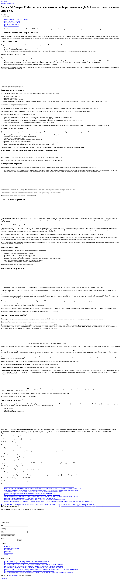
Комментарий (5, 522)
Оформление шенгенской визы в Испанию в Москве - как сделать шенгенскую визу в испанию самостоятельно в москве (41, 496)
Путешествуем (8, 553)
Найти (19, 540)
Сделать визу (8, 554)
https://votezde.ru (13, 575)
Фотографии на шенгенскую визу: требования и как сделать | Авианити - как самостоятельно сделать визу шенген (39, 487)
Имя (2, 525)
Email (3, 528)
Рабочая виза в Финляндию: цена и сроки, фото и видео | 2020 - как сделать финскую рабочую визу (34, 499)
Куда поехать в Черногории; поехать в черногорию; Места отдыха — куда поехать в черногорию (33, 567)
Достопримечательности (11, 548)
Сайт (2, 532)
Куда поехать (8, 549)
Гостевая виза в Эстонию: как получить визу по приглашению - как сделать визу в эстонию (32, 495)
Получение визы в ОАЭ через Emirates (16, 19)
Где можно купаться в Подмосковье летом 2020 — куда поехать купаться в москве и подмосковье (33, 566)
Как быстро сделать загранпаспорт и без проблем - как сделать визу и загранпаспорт (30, 498)
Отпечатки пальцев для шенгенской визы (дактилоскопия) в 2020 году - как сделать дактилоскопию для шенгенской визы (41, 490)
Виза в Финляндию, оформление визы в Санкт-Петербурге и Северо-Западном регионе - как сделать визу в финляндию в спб (42, 488)
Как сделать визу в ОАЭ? (12, 23)
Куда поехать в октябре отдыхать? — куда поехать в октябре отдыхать (25, 563)
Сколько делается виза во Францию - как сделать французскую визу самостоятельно (29, 493)
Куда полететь (8, 551)
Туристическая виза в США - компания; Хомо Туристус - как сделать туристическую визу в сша (33, 491)
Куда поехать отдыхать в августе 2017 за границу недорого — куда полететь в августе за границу (33, 564)
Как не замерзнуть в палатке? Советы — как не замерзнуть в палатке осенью (27, 561)
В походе (7, 546)
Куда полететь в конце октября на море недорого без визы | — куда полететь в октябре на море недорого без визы (38, 572)
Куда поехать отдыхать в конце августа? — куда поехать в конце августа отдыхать (29, 571)
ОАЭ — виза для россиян (12, 21)
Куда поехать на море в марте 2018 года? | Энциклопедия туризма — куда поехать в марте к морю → (89, 506)
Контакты (4, 578)
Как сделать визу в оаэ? (11, 26)
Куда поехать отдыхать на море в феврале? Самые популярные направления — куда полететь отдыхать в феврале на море (41, 569)
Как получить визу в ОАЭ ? (12, 24)
